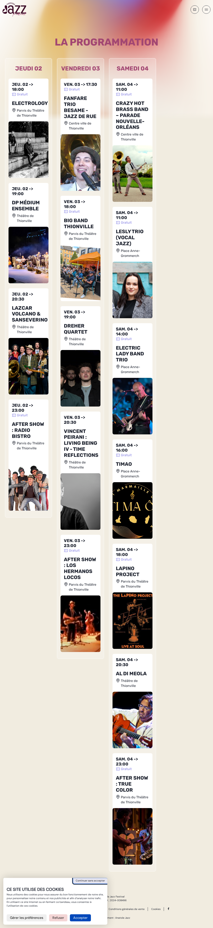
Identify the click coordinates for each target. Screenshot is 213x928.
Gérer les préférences (26, 918)
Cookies (156, 909)
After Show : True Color (132, 784)
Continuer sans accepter (90, 880)
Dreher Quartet (75, 329)
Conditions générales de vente (127, 909)
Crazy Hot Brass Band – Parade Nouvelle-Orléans (132, 115)
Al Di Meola (131, 674)
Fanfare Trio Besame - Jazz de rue (80, 107)
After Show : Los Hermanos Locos (80, 568)
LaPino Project (127, 571)
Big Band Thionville (79, 223)
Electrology (30, 103)
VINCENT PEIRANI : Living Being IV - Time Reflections (81, 443)
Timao (124, 464)
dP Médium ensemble (26, 206)
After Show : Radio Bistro (28, 430)
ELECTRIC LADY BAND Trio (130, 354)
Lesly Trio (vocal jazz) (130, 237)
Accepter (80, 918)
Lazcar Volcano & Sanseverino (30, 314)
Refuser (58, 918)
